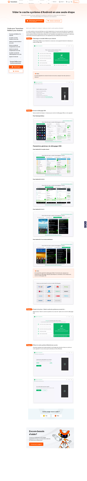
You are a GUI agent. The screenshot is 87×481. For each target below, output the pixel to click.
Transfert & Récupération (31, 2)
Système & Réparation (21, 2)
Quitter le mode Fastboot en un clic (15, 42)
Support (62, 1)
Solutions (54, 1)
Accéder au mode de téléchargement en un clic (15, 53)
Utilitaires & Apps (42, 2)
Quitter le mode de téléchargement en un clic (15, 57)
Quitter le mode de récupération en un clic (14, 50)
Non (58, 415)
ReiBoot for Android (37, 28)
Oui (46, 415)
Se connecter (76, 2)
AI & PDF (48, 2)
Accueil (29, 28)
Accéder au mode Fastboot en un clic (13, 38)
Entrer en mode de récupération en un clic (14, 46)
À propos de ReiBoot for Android (15, 34)
